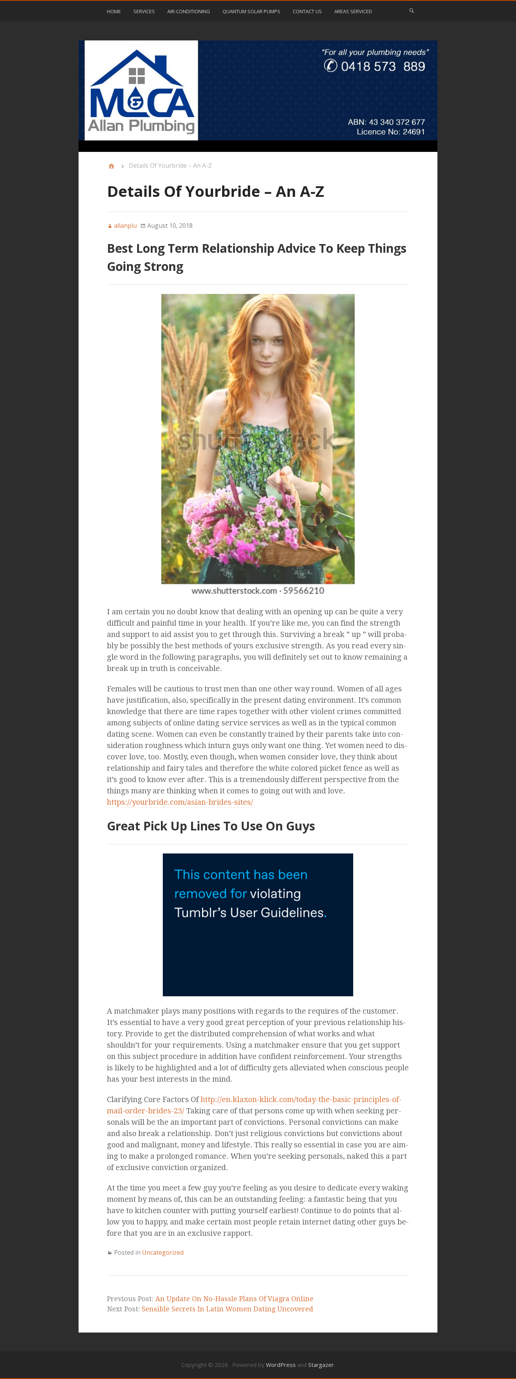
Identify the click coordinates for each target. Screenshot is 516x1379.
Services (144, 11)
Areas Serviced (353, 11)
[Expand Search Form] (412, 10)
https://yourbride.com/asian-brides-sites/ (180, 802)
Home (114, 11)
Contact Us (307, 11)
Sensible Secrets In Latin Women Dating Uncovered (227, 1309)
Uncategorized (163, 1252)
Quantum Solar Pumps (251, 11)
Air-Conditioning (188, 11)
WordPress (281, 1364)
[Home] (111, 166)
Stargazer (321, 1364)
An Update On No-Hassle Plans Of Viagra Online (234, 1299)
